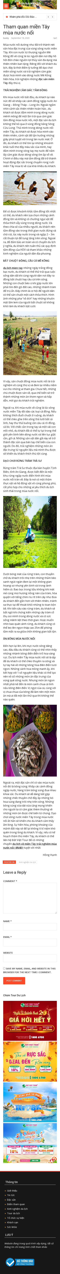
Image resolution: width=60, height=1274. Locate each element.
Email (7, 936)
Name (7, 921)
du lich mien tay (13, 268)
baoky (6, 38)
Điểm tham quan (16, 1204)
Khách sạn (12, 1222)
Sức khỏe (12, 1227)
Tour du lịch (13, 1213)
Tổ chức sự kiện (15, 1217)
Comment (10, 881)
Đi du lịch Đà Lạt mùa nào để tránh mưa (31, 16)
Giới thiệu (12, 1190)
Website (8, 952)
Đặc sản (11, 1199)
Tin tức (11, 1195)
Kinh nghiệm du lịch (27, 862)
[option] (32, 17)
